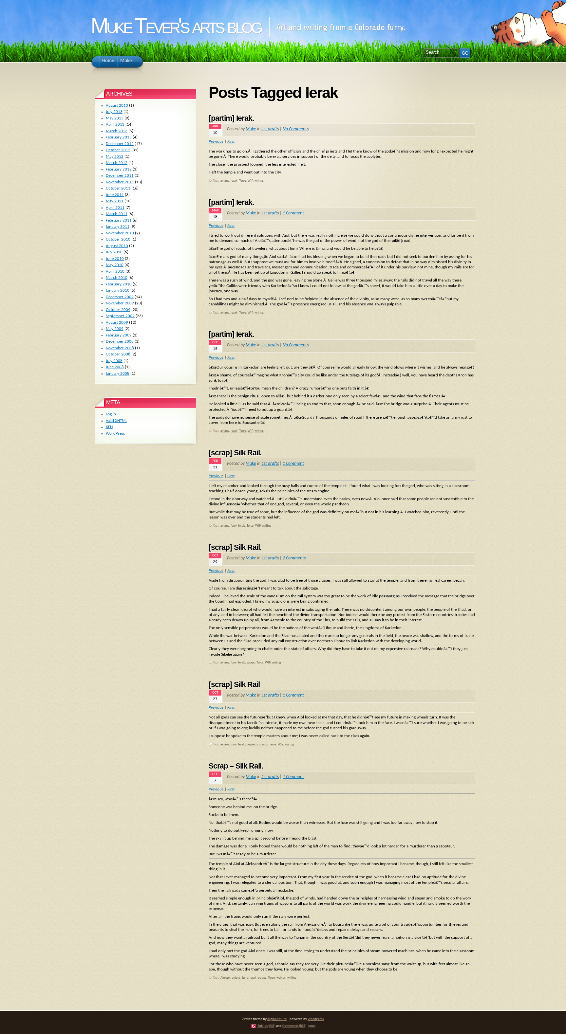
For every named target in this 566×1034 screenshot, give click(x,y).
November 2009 (120, 303)
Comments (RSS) (294, 1026)
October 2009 (118, 310)
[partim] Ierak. (231, 118)
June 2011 (115, 195)
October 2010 (118, 239)
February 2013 (119, 137)
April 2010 (115, 271)
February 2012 (119, 169)
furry (233, 526)
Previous (216, 226)
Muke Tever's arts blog (176, 26)
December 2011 (120, 175)
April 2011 (115, 208)
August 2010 (117, 246)
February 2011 (119, 220)
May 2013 (114, 118)
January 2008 (117, 374)
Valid (116, 421)
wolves (281, 978)
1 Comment (293, 213)
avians (224, 181)
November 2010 (120, 233)
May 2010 (114, 265)
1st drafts (270, 129)
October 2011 (118, 188)
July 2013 (114, 112)
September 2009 (120, 316)
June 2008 (115, 367)
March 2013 (116, 131)
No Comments (296, 129)
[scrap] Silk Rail (234, 684)
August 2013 (117, 105)
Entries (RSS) (266, 1026)
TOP (311, 1026)
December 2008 (120, 341)
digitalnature (277, 1019)
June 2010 (115, 259)
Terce (242, 181)
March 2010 (116, 278)
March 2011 (116, 214)
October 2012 (118, 150)
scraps (251, 662)
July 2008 (114, 361)
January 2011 (117, 227)
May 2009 (114, 329)
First (231, 226)
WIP (250, 181)
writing (259, 181)
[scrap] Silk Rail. (235, 452)
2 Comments (294, 558)
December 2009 (120, 297)
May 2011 (114, 201)
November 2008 (120, 348)
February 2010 (119, 284)
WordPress (115, 433)
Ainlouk (225, 978)
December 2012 (120, 144)
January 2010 (117, 290)
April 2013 (115, 124)
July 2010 (114, 252)
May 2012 (114, 156)
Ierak (234, 181)
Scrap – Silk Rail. (236, 766)
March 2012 (116, 163)
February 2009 (119, 335)
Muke (251, 129)
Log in (111, 414)
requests (252, 744)
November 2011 (120, 182)
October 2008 (118, 354)
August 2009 (117, 322)
